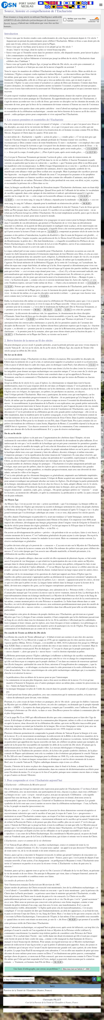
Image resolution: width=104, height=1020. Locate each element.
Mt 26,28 (86, 203)
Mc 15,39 (57, 962)
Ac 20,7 (8, 334)
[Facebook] (94, 978)
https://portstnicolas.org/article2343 (19, 979)
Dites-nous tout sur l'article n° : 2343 (76, 969)
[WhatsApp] (99, 978)
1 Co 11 (92, 365)
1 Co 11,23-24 (92, 149)
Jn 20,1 (67, 310)
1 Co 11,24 (92, 283)
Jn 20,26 (31, 319)
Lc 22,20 (8, 200)
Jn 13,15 (44, 296)
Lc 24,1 (58, 310)
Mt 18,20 (72, 920)
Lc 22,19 (8, 287)
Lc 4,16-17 (52, 232)
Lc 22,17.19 (91, 152)
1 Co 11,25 (84, 196)
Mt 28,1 (37, 310)
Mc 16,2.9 (47, 310)
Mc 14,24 (83, 200)
